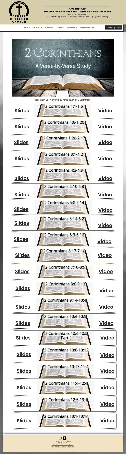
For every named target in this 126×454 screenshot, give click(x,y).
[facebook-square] (64, 438)
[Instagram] (60, 438)
